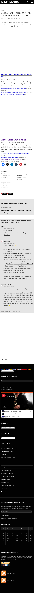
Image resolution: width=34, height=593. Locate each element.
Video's (3, 10)
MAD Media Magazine (13, 2)
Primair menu (32, 2)
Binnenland (4, 9)
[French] (9, 369)
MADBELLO (10, 18)
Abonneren (5, 515)
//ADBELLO (6, 241)
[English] (8, 369)
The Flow (7, 235)
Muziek (15, 9)
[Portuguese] (23, 369)
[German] (11, 369)
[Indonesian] (16, 369)
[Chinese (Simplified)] (5, 369)
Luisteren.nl (4, 460)
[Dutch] (6, 369)
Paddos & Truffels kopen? (8, 476)
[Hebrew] (14, 369)
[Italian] (17, 369)
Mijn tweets (4, 359)
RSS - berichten (10, 573)
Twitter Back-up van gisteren (16, 278)
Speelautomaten (5, 479)
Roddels (27, 9)
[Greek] (12, 369)
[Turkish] (28, 369)
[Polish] (22, 369)
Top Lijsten (4, 488)
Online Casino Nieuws (7, 473)
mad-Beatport (4, 464)
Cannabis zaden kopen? (7, 451)
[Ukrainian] (30, 369)
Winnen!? (3, 492)
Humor (10, 9)
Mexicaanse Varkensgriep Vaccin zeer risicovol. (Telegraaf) (16, 210)
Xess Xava (4, 174)
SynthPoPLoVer (5, 482)
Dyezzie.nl (3, 454)
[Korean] (20, 369)
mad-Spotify (4, 467)
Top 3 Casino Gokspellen (7, 485)
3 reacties (17, 18)
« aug (2, 546)
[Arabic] (3, 369)
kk (4, 226)
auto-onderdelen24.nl (7, 448)
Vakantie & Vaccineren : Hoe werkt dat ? (15, 202)
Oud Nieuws (20, 9)
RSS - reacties (10, 580)
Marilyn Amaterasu (6, 470)
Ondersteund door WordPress (8, 591)
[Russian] (25, 369)
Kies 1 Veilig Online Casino (8, 457)
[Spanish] (27, 369)
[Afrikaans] (1, 369)
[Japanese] (19, 369)
